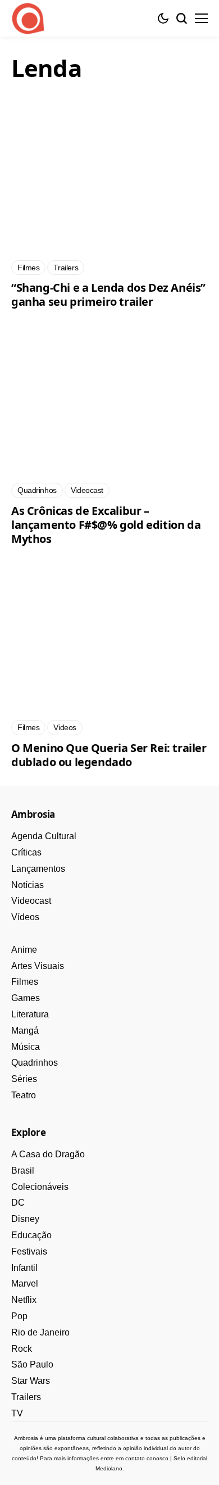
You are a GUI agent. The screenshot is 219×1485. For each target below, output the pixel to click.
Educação (31, 1235)
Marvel (24, 1283)
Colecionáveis (40, 1187)
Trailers (26, 1397)
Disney (25, 1219)
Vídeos (25, 917)
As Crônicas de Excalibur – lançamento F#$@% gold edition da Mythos (105, 524)
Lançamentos (38, 868)
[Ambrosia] (28, 18)
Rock (21, 1348)
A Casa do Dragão (48, 1154)
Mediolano (108, 1468)
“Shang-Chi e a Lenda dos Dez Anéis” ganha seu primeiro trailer (108, 294)
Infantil (24, 1268)
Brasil (22, 1170)
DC (18, 1202)
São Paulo (32, 1364)
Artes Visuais (37, 966)
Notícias (27, 885)
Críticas (26, 852)
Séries (24, 1079)
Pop (19, 1316)
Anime (24, 949)
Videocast (31, 901)
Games (25, 998)
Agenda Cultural (43, 836)
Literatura (30, 1014)
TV (17, 1413)
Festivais (29, 1251)
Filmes (24, 981)
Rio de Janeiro (40, 1332)
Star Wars (30, 1381)
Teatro (23, 1095)
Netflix (23, 1300)
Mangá (25, 1030)
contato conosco (146, 1458)
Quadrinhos (34, 1062)
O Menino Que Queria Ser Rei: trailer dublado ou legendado (109, 754)
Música (25, 1047)
